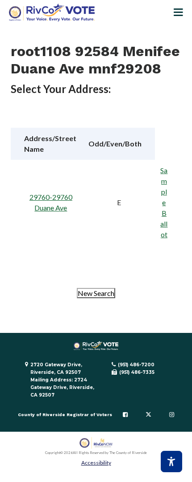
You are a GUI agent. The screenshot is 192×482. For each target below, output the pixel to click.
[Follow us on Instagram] (171, 415)
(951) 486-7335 (136, 372)
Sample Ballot (163, 202)
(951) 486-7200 (136, 365)
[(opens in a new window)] (96, 443)
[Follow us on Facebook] (125, 415)
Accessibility (96, 462)
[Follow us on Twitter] (148, 415)
